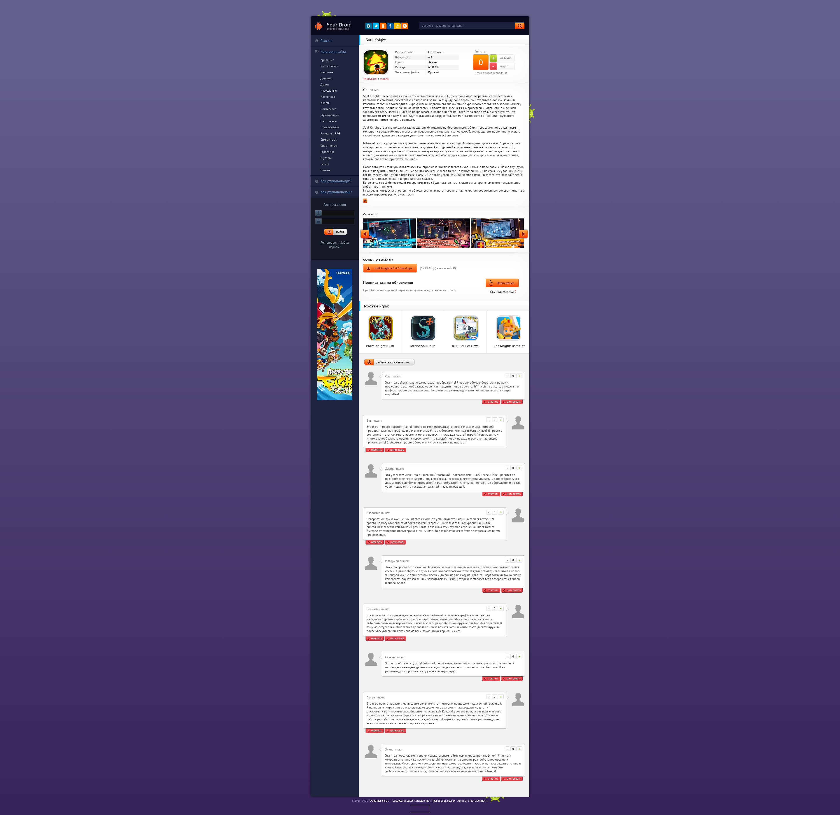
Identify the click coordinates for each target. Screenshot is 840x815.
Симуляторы (328, 139)
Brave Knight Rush (380, 346)
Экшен (324, 164)
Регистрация (329, 242)
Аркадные (327, 60)
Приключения (329, 127)
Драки (324, 84)
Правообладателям (443, 801)
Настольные (328, 121)
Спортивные (328, 146)
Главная (326, 40)
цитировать (514, 401)
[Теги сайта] (404, 26)
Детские (325, 78)
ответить (493, 401)
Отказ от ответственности (472, 801)
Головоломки (329, 66)
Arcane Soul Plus (422, 346)
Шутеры (325, 158)
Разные (325, 170)
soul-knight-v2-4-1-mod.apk (393, 268)
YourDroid (370, 79)
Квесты (325, 103)
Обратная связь (379, 801)
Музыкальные (329, 115)
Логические (328, 109)
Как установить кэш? (336, 192)
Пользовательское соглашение (410, 801)
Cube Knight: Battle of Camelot (508, 346)
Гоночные (326, 72)
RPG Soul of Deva (465, 346)
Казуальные (328, 90)
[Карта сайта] (397, 26)
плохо (500, 66)
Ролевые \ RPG (330, 133)
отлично (502, 58)
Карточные (328, 97)
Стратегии (327, 152)
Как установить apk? (335, 181)
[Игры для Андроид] (333, 25)
